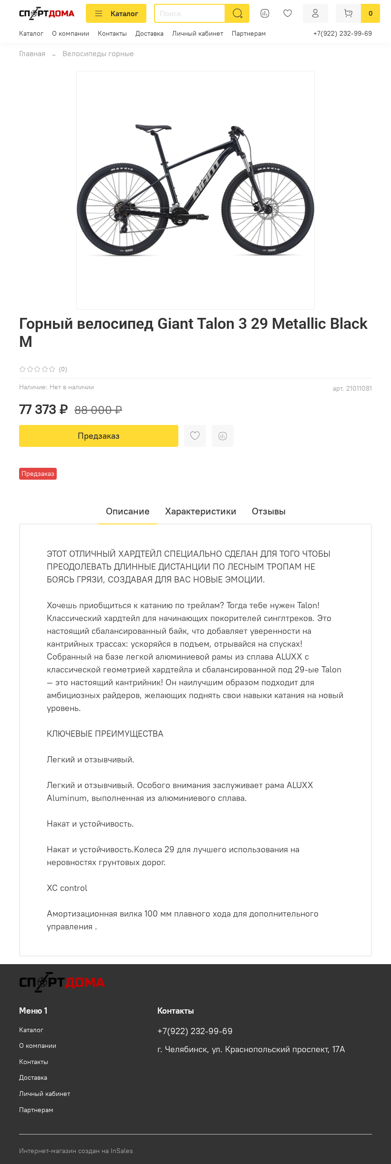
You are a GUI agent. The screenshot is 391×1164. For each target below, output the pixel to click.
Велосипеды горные (98, 53)
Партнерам (249, 33)
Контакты (112, 33)
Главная (32, 53)
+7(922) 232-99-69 (342, 33)
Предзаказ (99, 435)
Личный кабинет (197, 33)
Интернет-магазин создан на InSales (76, 1150)
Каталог (124, 13)
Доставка (149, 33)
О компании (70, 33)
